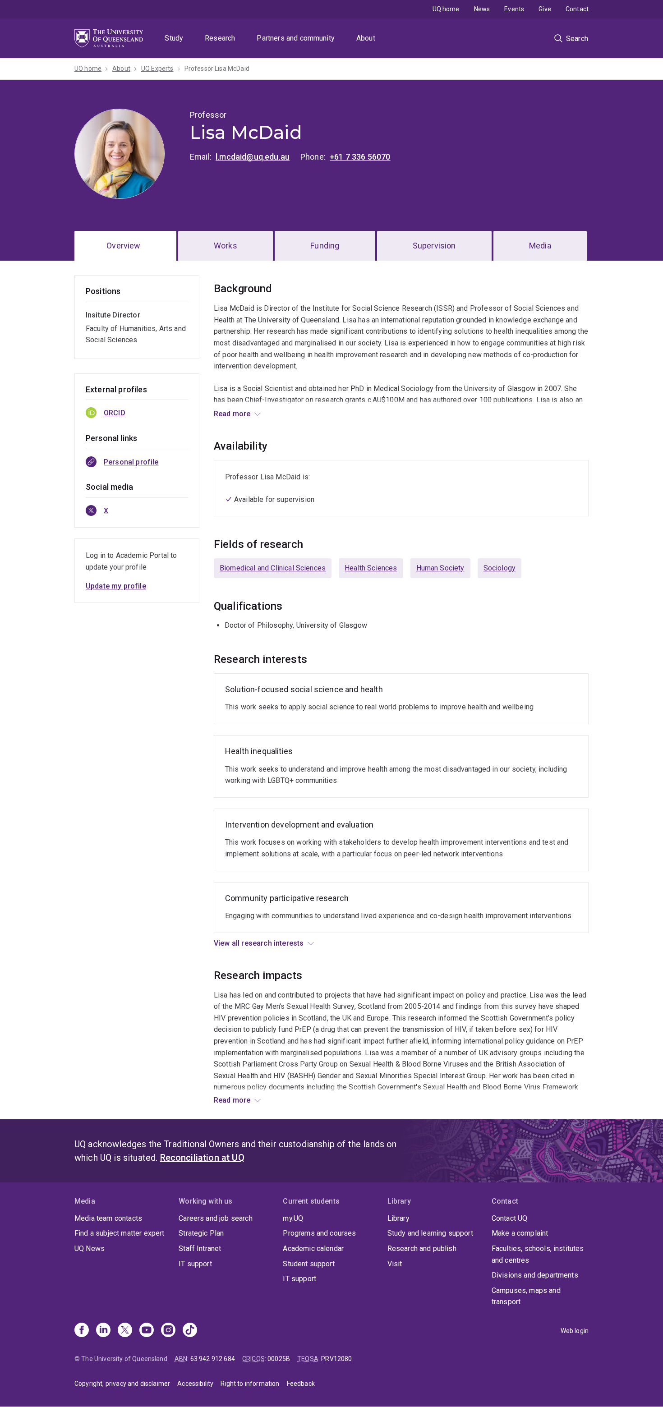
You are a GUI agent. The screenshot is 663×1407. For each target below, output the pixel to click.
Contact (577, 9)
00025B (278, 1358)
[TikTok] (190, 1330)
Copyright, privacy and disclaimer (122, 1383)
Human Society (440, 568)
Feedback (301, 1383)
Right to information (250, 1383)
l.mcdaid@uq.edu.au (253, 156)
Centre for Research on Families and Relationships (383, 411)
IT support (195, 1264)
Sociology (499, 568)
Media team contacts (108, 1218)
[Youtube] (146, 1330)
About (365, 38)
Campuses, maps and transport (526, 1296)
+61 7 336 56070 (360, 156)
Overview (123, 245)
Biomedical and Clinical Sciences (273, 568)
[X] (125, 1330)
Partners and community (296, 38)
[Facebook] (81, 1330)
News (482, 9)
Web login (575, 1330)
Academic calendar (313, 1248)
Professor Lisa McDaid (216, 68)
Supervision (434, 245)
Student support (308, 1264)
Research (220, 38)
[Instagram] (168, 1330)
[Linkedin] (103, 1330)
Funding (324, 245)
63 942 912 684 (212, 1358)
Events (514, 9)
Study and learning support (430, 1233)
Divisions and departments (535, 1275)
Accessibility (195, 1383)
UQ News (89, 1248)
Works (225, 245)
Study (174, 38)
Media (540, 245)
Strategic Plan (201, 1233)
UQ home (446, 9)
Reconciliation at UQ (202, 1157)
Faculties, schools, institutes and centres (538, 1254)
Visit (394, 1264)
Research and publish (421, 1248)
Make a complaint (520, 1233)
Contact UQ (510, 1218)
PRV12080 (336, 1358)
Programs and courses (319, 1233)
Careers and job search (216, 1218)
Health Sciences (371, 568)
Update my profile (116, 586)
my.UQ (293, 1218)
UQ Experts (157, 68)
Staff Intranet (200, 1248)
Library (398, 1218)
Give (545, 9)
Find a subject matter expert (119, 1233)
